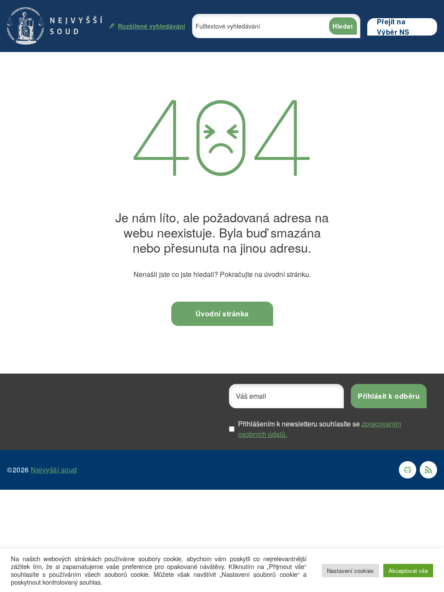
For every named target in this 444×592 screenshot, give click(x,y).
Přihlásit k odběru (389, 396)
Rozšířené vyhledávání (151, 26)
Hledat (343, 26)
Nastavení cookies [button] (350, 570)
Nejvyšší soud (54, 470)
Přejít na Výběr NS (393, 27)
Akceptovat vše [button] (408, 570)
